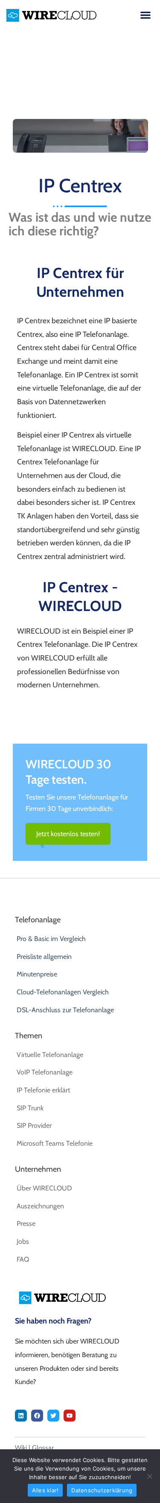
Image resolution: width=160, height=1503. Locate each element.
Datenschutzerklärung (101, 1490)
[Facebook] (37, 1416)
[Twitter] (53, 1416)
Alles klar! (45, 1490)
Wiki (21, 1448)
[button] (145, 14)
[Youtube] (70, 1416)
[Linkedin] (21, 1416)
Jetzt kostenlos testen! (68, 834)
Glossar (43, 1448)
